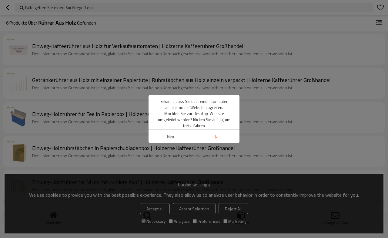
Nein (171, 136)
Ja (217, 136)
